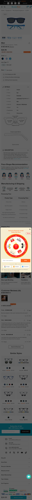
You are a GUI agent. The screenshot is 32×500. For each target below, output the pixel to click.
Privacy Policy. (17, 270)
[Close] (30, 229)
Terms (28, 233)
